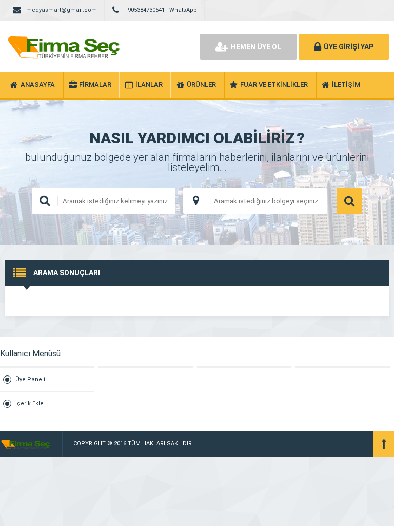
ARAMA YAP (349, 201)
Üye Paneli (30, 379)
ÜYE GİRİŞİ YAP (348, 47)
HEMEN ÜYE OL (256, 47)
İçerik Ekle (29, 403)
